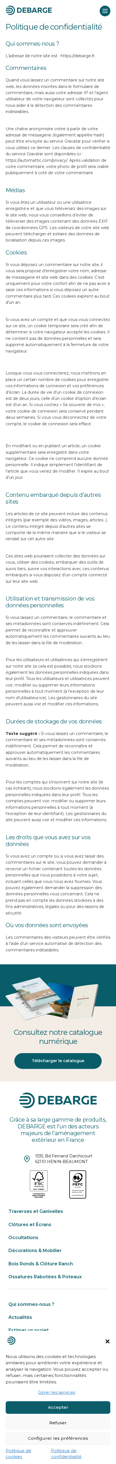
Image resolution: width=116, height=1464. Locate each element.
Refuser (58, 1422)
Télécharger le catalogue (58, 1060)
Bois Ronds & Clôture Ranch (40, 1263)
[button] (107, 1341)
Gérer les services (56, 1392)
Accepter (58, 1407)
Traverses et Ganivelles (35, 1211)
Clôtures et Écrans (29, 1224)
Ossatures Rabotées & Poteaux (45, 1276)
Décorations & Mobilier (35, 1250)
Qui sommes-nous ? (31, 1304)
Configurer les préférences (58, 1438)
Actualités (20, 1317)
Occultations (23, 1237)
